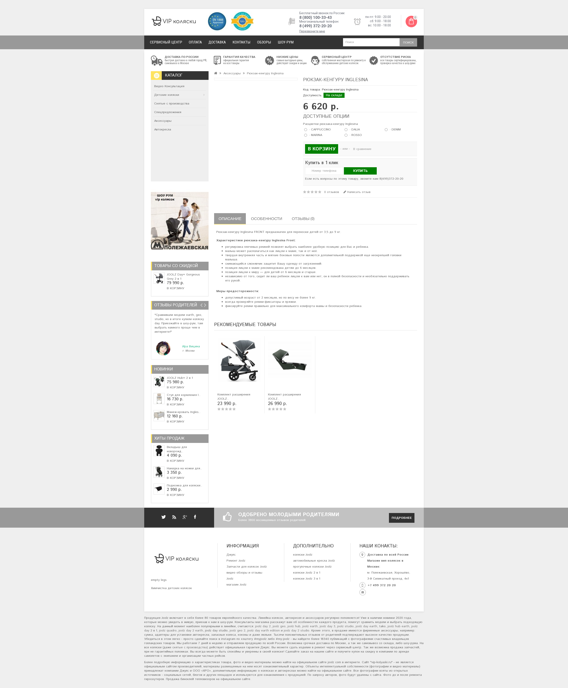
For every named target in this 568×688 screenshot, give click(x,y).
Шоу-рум (286, 42)
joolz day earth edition (263, 630)
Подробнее (402, 518)
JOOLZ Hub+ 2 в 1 (180, 378)
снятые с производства (189, 647)
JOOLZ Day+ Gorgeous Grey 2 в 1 (183, 276)
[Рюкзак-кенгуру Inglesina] (256, 79)
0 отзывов (331, 192)
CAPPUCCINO (320, 129)
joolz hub (294, 626)
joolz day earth (366, 626)
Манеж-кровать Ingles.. (183, 412)
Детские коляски (166, 95)
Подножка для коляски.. (184, 485)
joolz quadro (168, 630)
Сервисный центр (166, 42)
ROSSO (356, 135)
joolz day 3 (327, 626)
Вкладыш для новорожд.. (177, 449)
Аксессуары (163, 121)
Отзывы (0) (303, 218)
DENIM (395, 129)
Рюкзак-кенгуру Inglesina (265, 73)
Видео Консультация (169, 86)
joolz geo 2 (237, 630)
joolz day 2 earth (191, 630)
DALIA (355, 129)
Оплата (195, 42)
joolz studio (345, 626)
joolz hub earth (398, 626)
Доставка (217, 42)
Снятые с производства (171, 103)
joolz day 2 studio (296, 630)
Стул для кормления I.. (183, 395)
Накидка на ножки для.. (184, 468)
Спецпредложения (167, 112)
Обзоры (264, 42)
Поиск (408, 42)
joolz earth (310, 626)
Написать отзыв (358, 192)
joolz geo (279, 626)
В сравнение (362, 149)
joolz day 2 (263, 626)
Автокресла (162, 129)
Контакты (241, 42)
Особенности (266, 218)
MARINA (316, 135)
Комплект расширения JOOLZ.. (233, 396)
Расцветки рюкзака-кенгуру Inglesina (330, 124)
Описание (230, 218)
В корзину (175, 288)
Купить (360, 170)
